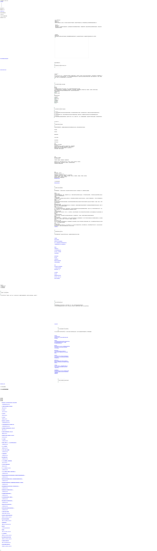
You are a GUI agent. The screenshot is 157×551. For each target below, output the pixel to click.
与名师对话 (56, 226)
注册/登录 (1, 1)
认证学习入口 (2, 11)
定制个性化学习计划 (3, 69)
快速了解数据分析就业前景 (4, 58)
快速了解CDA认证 (57, 178)
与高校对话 (56, 373)
